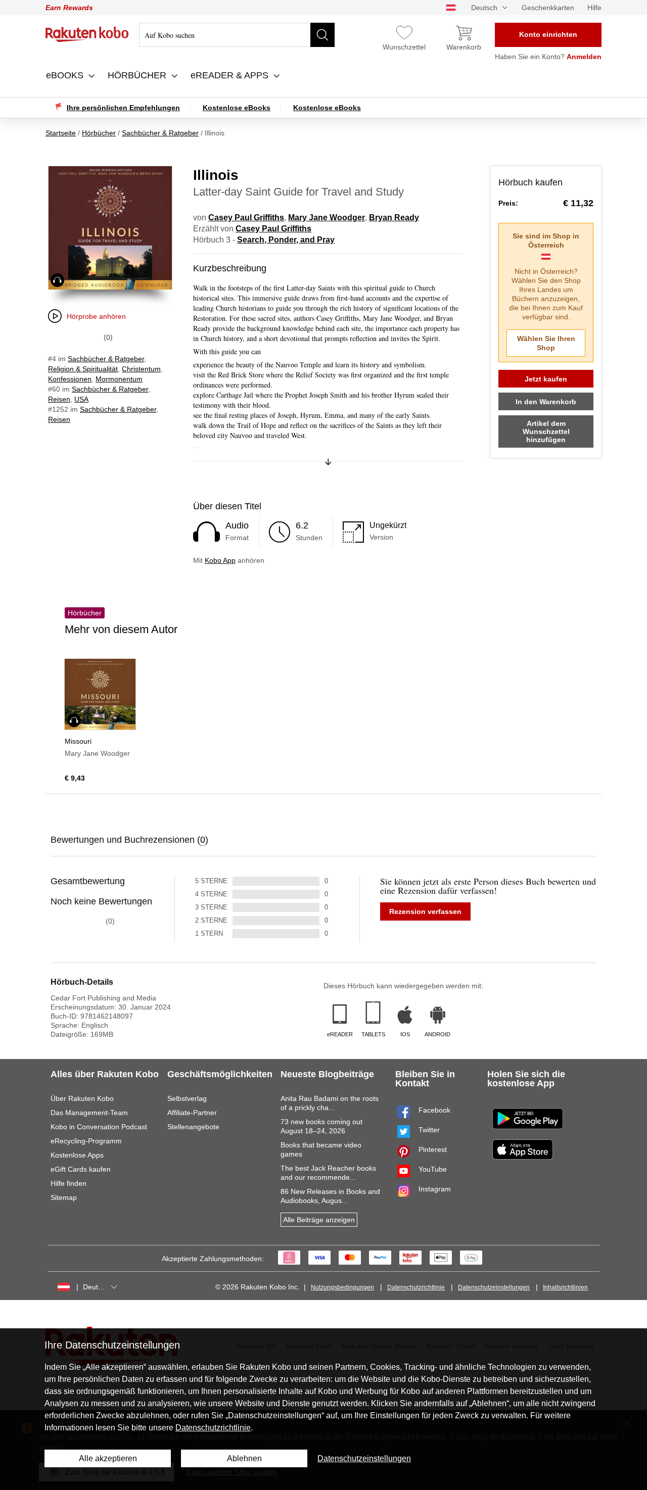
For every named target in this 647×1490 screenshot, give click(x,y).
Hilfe (594, 8)
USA (81, 399)
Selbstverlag (187, 1098)
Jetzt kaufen (546, 379)
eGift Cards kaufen (81, 1169)
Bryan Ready (394, 217)
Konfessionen (69, 379)
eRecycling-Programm (86, 1141)
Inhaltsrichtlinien (565, 1287)
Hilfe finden (68, 1183)
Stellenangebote (193, 1127)
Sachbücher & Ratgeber (106, 359)
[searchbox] (237, 35)
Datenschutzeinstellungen (494, 1287)
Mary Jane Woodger (326, 217)
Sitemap (64, 1197)
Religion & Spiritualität (83, 369)
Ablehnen (244, 1458)
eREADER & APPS (231, 75)
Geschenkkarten (548, 8)
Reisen (59, 399)
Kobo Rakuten (87, 34)
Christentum (141, 369)
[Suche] (322, 35)
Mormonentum (119, 379)
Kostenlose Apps (77, 1155)
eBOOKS (66, 75)
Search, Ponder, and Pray (286, 239)
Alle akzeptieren (108, 1458)
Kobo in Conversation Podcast (99, 1127)
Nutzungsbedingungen (342, 1287)
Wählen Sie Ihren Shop (546, 343)
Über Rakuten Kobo (82, 1098)
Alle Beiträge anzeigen (319, 1220)
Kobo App (220, 560)
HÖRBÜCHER (138, 75)
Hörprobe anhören (96, 316)
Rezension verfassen (425, 911)
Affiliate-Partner (192, 1113)
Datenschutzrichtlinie (416, 1287)
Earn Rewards (69, 8)
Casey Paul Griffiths (246, 217)
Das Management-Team (89, 1113)
